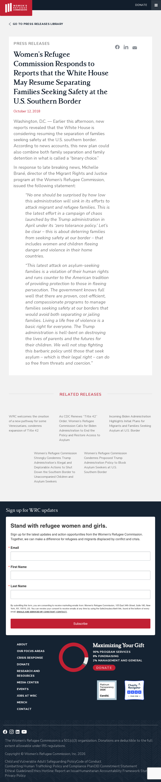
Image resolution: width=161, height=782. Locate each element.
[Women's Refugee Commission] (16, 5)
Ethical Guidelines (18, 771)
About (22, 644)
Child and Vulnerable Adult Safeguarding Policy (40, 761)
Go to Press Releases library (38, 24)
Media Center (28, 682)
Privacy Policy (15, 776)
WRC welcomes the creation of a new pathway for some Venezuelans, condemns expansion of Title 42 (29, 423)
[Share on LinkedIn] (126, 47)
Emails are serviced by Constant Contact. (42, 611)
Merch (22, 702)
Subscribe (80, 623)
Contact (24, 709)
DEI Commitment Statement (115, 766)
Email (15, 547)
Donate (141, 5)
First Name (19, 566)
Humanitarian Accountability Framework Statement (118, 771)
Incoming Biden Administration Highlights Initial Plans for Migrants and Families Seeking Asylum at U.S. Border (130, 423)
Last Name (19, 586)
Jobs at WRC (27, 696)
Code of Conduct (88, 761)
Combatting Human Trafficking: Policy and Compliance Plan (49, 766)
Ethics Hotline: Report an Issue (55, 771)
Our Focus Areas (31, 651)
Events (23, 689)
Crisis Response (30, 658)
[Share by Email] (134, 47)
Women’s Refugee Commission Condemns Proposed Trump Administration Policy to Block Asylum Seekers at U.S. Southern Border (105, 462)
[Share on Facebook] (117, 47)
